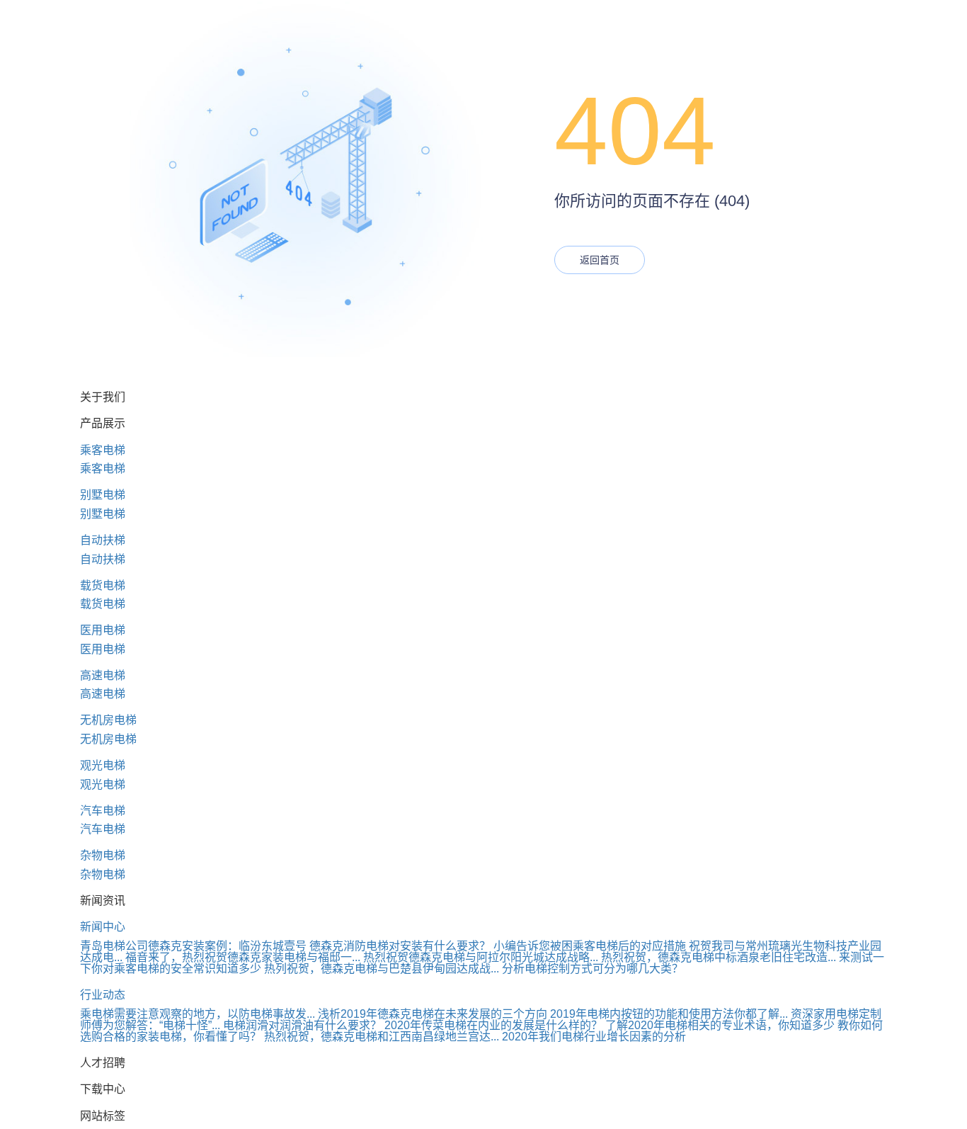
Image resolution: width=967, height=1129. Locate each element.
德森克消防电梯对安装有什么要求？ (400, 946)
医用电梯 (102, 630)
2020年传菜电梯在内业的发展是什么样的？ (493, 1025)
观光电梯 (102, 765)
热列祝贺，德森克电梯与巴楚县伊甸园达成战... (381, 969)
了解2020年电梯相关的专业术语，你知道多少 (720, 1025)
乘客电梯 (102, 450)
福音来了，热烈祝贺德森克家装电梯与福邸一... (242, 957)
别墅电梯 (102, 495)
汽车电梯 (102, 811)
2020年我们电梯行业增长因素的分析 (594, 1037)
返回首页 (599, 260)
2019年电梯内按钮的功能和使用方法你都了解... (669, 1014)
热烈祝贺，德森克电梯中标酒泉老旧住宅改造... (718, 957)
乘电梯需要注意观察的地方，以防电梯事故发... (197, 1014)
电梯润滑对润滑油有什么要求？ (302, 1025)
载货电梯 (102, 585)
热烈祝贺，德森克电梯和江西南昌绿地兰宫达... (381, 1037)
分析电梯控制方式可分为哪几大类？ (592, 969)
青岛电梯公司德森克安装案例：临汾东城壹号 (193, 946)
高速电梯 (102, 675)
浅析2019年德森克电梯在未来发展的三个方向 (432, 1014)
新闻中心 (102, 927)
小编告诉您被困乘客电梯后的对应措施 (589, 946)
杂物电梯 (102, 855)
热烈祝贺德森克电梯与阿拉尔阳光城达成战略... (480, 957)
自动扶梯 (102, 540)
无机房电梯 (108, 720)
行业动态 (102, 995)
